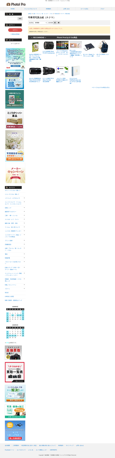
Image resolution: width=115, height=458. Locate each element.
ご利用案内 (16, 445)
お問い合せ (66, 8)
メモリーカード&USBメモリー (13, 262)
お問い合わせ (80, 445)
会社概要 (7, 445)
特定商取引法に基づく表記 (29, 445)
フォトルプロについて (30, 8)
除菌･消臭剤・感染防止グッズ (13, 300)
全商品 (29, 13)
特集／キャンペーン (10, 285)
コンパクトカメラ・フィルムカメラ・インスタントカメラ (13, 203)
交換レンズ (8, 207)
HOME (13, 8)
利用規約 (60, 445)
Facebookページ (9, 450)
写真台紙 (57, 13)
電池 (6, 254)
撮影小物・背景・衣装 (11, 223)
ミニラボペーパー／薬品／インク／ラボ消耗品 (13, 235)
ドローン (7, 288)
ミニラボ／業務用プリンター (13, 231)
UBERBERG (53, 450)
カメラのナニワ (21, 450)
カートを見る (84, 8)
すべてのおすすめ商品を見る (101, 87)
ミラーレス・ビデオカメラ (12, 198)
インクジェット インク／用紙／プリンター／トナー (13, 274)
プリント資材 (8, 240)
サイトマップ (69, 445)
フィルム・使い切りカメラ (12, 227)
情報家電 (7, 258)
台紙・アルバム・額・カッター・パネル (43, 13)
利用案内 (48, 8)
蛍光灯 (7, 292)
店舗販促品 (8, 244)
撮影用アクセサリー (10, 211)
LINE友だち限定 (9, 296)
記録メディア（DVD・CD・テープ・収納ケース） (13, 268)
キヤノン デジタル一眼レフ (12, 190)
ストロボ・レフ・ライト (12, 219)
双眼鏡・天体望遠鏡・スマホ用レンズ (13, 280)
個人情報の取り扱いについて (47, 445)
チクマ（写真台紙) (65, 13)
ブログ (102, 8)
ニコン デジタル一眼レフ (12, 194)
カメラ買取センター (41, 450)
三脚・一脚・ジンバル (11, 215)
